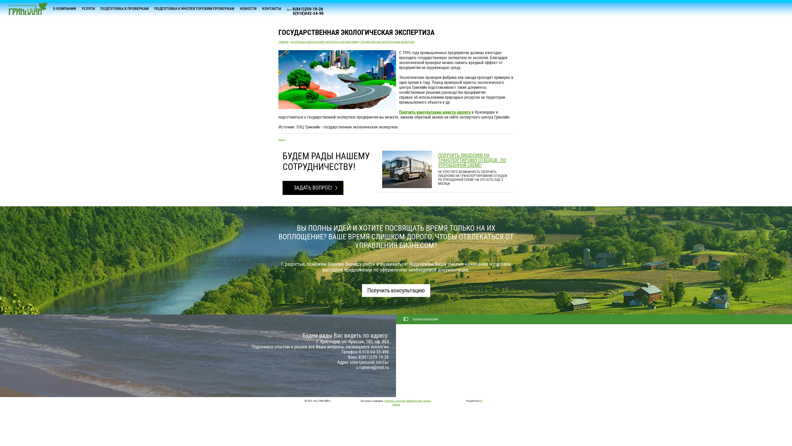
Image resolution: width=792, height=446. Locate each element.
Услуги (88, 8)
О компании (64, 8)
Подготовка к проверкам (124, 8)
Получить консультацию (396, 290)
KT (481, 401)
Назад (281, 139)
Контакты (271, 8)
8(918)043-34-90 (308, 13)
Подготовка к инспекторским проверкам (194, 8)
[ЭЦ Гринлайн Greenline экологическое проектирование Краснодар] (26, 10)
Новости (248, 8)
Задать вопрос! (313, 188)
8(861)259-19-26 (307, 9)
